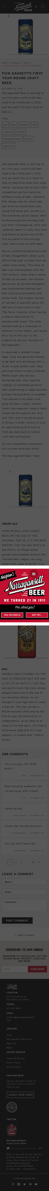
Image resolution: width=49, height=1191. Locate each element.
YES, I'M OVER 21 (12, 615)
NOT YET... (37, 615)
